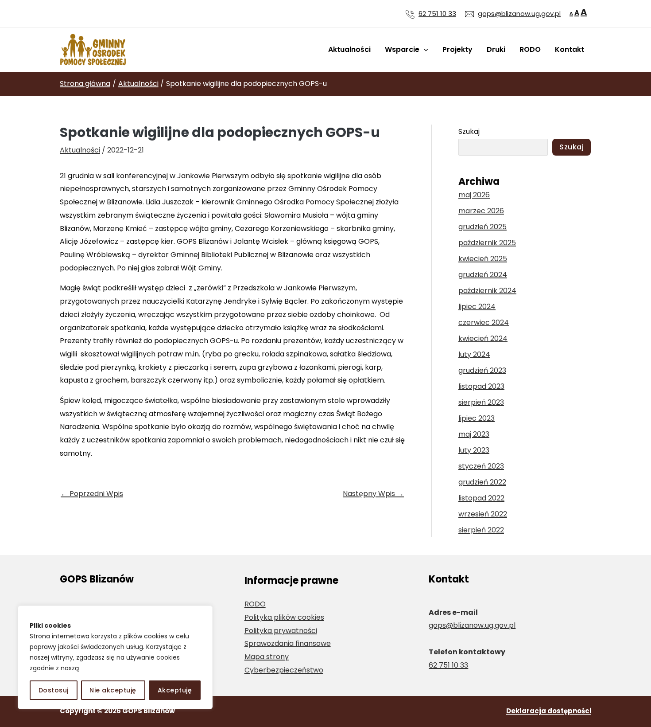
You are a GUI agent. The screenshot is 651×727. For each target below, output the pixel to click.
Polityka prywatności (280, 630)
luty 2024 (474, 354)
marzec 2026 (481, 211)
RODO (530, 49)
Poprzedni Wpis (92, 494)
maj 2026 (474, 195)
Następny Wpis (373, 494)
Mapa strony (266, 657)
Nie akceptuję (112, 690)
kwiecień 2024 (483, 338)
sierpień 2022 (481, 530)
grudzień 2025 (482, 227)
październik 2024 (487, 290)
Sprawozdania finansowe (287, 643)
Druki (496, 49)
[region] (115, 657)
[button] (423, 49)
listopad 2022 (481, 498)
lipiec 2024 (477, 306)
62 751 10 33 (437, 13)
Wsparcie (402, 49)
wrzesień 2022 (482, 514)
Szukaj (469, 131)
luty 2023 (473, 450)
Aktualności (349, 49)
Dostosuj (54, 690)
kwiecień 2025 (482, 259)
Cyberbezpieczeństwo (283, 670)
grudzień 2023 (482, 370)
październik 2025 (487, 243)
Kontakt (569, 49)
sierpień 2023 (481, 402)
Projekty (457, 49)
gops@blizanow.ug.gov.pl (519, 13)
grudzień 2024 (482, 275)
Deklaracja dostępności (548, 710)
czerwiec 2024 (483, 322)
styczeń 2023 (481, 466)
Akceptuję (175, 690)
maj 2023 (473, 434)
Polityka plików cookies (284, 617)
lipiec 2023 (476, 418)
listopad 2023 (481, 386)
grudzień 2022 (482, 482)
